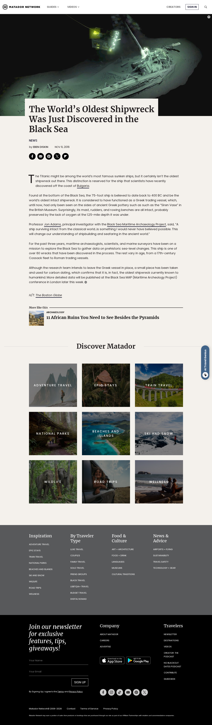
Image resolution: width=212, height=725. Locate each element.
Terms (110, 384)
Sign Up (139, 376)
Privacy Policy (126, 384)
